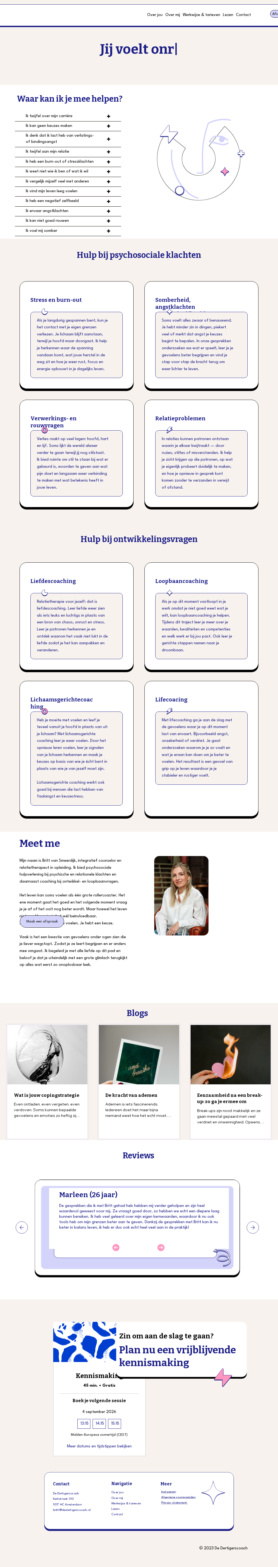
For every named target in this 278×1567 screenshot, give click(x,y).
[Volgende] (253, 1227)
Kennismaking (99, 1376)
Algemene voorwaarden (178, 1497)
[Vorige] (22, 1227)
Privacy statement (174, 1503)
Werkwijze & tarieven (126, 1503)
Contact (61, 1483)
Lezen (115, 1509)
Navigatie (122, 1483)
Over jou (117, 1492)
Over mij (117, 1498)
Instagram (168, 1492)
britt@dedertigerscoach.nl (72, 1510)
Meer (166, 1483)
